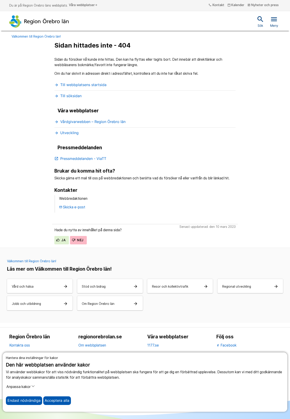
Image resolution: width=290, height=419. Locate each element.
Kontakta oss (19, 345)
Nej (80, 240)
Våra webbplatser (83, 5)
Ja (62, 240)
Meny (274, 21)
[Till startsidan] (39, 21)
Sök (260, 21)
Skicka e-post (72, 207)
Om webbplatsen (92, 345)
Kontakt (216, 5)
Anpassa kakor (18, 387)
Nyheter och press (263, 5)
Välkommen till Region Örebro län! (36, 36)
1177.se (153, 345)
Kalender (235, 5)
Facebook (228, 345)
